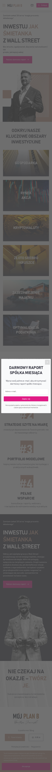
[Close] (47, 362)
